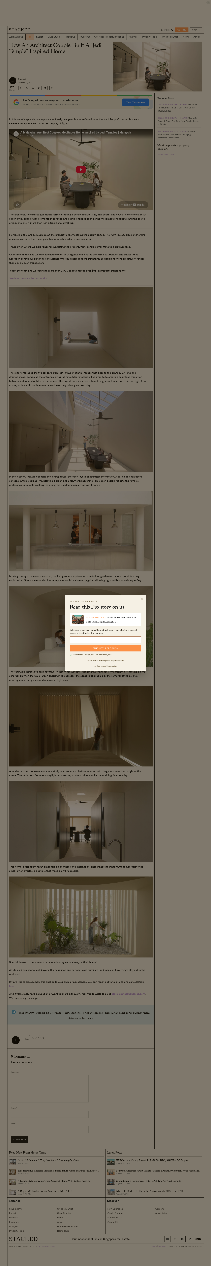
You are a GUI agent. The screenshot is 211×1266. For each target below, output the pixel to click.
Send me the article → (105, 648)
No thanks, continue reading (106, 666)
